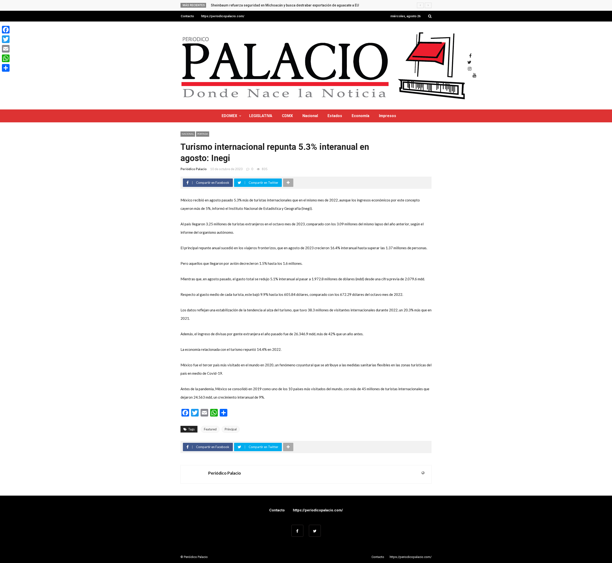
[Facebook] (6, 29)
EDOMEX (229, 116)
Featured (210, 429)
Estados (335, 116)
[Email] (6, 49)
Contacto (187, 16)
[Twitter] (6, 39)
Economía (360, 116)
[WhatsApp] (6, 58)
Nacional (310, 116)
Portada (202, 133)
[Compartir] (6, 68)
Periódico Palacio (193, 169)
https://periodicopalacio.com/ (222, 16)
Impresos (387, 116)
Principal (231, 429)
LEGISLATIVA (260, 116)
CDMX (287, 116)
